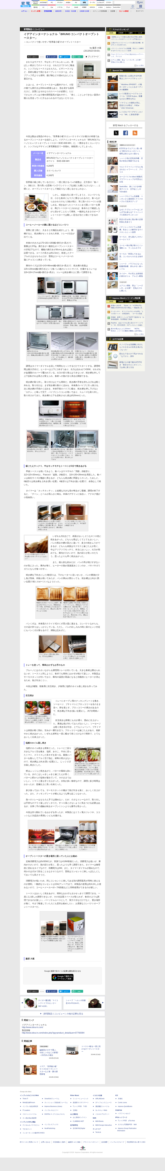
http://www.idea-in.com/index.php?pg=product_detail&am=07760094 (53, 1033)
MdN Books (99, 1121)
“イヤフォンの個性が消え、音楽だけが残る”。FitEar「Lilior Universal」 (130, 105)
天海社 (120, 1099)
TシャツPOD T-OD (80, 1106)
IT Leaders (26, 1110)
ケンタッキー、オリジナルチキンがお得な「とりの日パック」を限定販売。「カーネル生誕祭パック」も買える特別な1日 (127, 313)
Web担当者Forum (29, 1102)
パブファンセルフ (124, 1113)
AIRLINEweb (99, 1099)
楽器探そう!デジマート (81, 1102)
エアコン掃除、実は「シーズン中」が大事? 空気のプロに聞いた (131, 288)
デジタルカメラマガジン (31, 1125)
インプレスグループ (117, 1142)
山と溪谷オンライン (80, 1117)
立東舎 (75, 1110)
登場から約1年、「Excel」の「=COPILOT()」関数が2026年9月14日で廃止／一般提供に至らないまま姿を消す (127, 308)
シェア (53, 57)
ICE (116, 1095)
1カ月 (140, 33)
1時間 (111, 33)
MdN (94, 1118)
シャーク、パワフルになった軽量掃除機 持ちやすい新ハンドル (131, 266)
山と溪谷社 (74, 1114)
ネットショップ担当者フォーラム (56, 1102)
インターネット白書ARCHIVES (33, 1133)
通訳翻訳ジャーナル (102, 1106)
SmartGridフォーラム (51, 1099)
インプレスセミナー (51, 1110)
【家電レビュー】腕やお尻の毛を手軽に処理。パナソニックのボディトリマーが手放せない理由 (127, 39)
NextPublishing (49, 1128)
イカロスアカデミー (102, 1114)
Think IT (25, 1099)
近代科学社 (74, 1125)
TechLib (98, 1132)
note (79, 57)
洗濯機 (112, 11)
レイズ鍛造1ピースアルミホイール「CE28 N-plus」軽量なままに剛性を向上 (130, 96)
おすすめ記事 (118, 339)
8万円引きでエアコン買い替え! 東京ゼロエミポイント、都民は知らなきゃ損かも (130, 151)
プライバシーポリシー (91, 1142)
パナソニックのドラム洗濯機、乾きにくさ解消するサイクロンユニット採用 (131, 229)
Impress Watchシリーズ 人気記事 (126, 298)
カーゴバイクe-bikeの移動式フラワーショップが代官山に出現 (131, 179)
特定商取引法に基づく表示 (136, 1142)
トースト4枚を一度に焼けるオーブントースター (91, 1049)
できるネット (27, 1129)
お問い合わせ (45, 1142)
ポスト (34, 57)
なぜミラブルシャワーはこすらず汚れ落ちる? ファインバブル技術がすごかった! (131, 212)
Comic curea (122, 1102)
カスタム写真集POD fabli (127, 1124)
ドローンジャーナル (29, 1114)
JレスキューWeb (101, 1110)
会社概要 (104, 1142)
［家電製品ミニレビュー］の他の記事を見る (62, 1014)
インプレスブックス (51, 1124)
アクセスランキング (121, 29)
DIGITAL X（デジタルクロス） (55, 1114)
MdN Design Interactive (103, 1125)
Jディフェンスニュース (103, 1102)
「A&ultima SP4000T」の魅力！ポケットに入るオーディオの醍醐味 (131, 87)
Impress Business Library (53, 1106)
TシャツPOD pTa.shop (126, 1121)
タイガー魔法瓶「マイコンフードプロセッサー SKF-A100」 (48, 1003)
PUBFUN (118, 1110)
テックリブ (97, 1129)
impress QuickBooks (125, 1106)
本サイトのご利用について (29, 1142)
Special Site (118, 70)
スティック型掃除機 (100, 11)
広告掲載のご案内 (59, 1142)
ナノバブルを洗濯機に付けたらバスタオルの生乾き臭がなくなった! (131, 347)
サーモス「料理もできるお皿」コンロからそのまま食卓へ (131, 256)
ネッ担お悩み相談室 (29, 1118)
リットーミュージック (80, 1099)
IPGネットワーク (121, 1117)
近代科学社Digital (79, 1128)
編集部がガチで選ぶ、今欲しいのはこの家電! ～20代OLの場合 (49, 1052)
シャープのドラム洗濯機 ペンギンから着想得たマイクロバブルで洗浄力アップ (131, 198)
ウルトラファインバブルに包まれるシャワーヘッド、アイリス (131, 169)
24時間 (120, 33)
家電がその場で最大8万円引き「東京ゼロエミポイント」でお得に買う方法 (131, 364)
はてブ (66, 57)
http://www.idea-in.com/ (32, 1027)
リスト (42, 57)
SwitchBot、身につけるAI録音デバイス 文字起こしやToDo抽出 (130, 189)
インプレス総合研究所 (30, 1106)
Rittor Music (74, 1095)
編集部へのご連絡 (74, 1142)
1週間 (131, 33)
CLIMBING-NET (78, 1121)
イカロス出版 (97, 1095)
